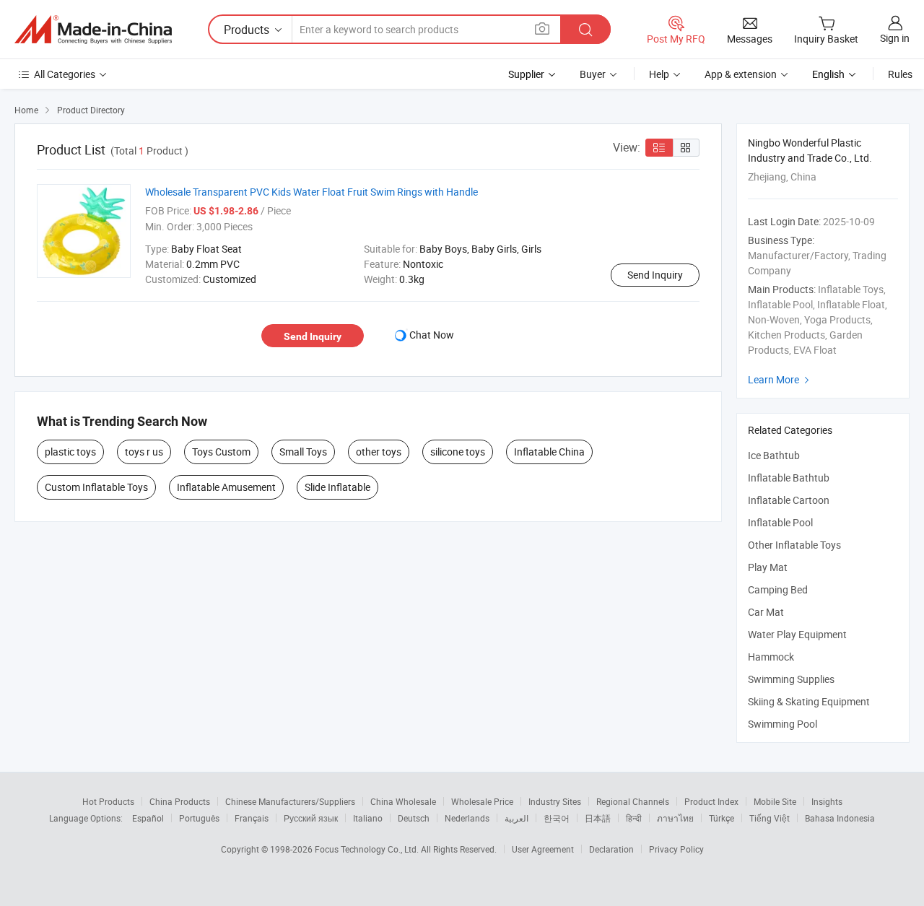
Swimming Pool (782, 724)
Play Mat (768, 567)
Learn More (780, 379)
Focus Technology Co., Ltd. (368, 849)
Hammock (771, 656)
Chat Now (431, 334)
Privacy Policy (676, 849)
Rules (900, 74)
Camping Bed (778, 589)
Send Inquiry (655, 275)
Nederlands (467, 818)
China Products (179, 801)
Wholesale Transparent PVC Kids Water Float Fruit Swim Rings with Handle (311, 192)
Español (148, 818)
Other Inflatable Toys (794, 545)
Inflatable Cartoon (788, 500)
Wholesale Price (482, 801)
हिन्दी (634, 818)
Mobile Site (775, 801)
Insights (826, 801)
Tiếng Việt (769, 818)
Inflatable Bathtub (788, 477)
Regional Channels (632, 801)
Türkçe (721, 818)
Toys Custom (221, 451)
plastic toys (70, 451)
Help (659, 74)
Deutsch (414, 818)
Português (199, 818)
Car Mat (766, 612)
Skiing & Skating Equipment (809, 701)
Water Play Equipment (797, 634)
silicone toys (457, 451)
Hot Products (108, 801)
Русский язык (311, 818)
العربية (516, 818)
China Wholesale (403, 801)
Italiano (368, 818)
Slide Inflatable (337, 487)
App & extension (741, 74)
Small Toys (303, 451)
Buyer (593, 74)
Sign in (895, 38)
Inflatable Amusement (226, 487)
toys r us (144, 451)
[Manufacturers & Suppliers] (93, 29)
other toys (378, 451)
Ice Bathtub (774, 455)
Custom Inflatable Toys (96, 487)
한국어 (557, 818)
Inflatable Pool (780, 522)
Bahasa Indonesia (840, 818)
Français (252, 818)
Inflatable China (549, 451)
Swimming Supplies (791, 679)
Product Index (711, 801)
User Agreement (543, 849)
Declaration (611, 849)
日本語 (598, 818)
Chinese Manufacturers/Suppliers (290, 801)
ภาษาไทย (675, 818)
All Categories (64, 74)
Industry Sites (554, 801)
